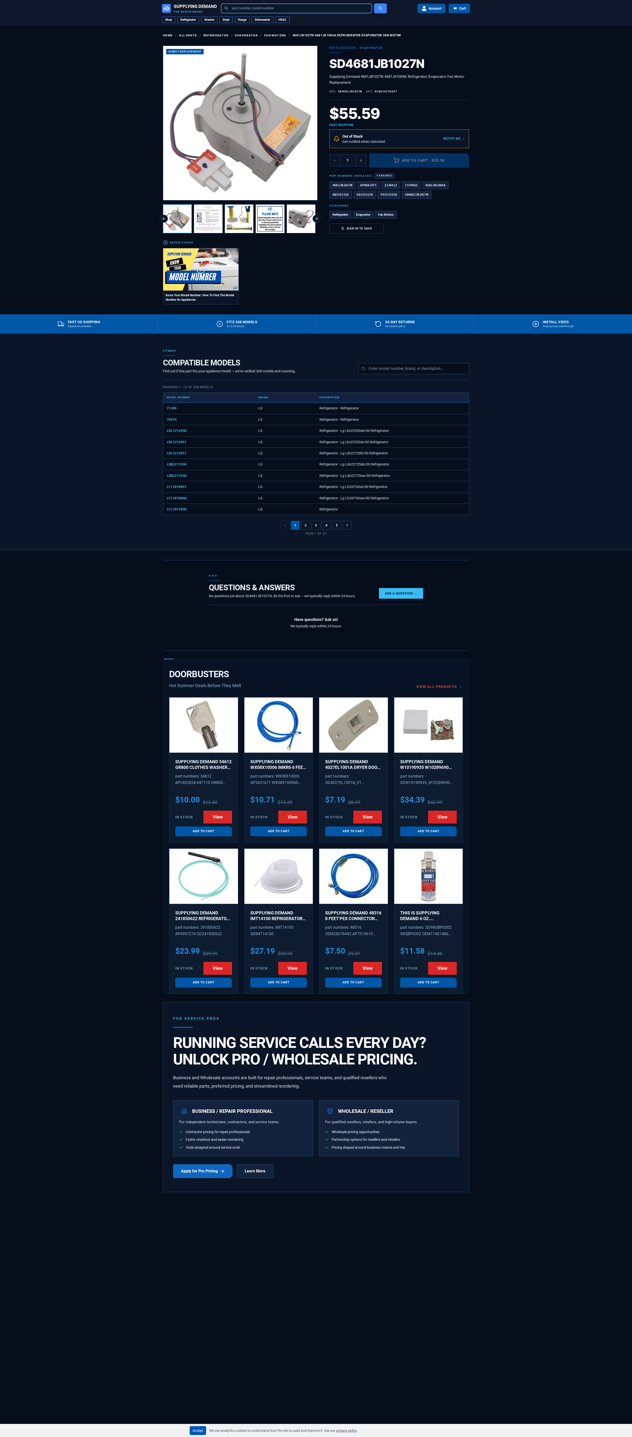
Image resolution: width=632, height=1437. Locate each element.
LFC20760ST (176, 487)
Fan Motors (275, 35)
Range (242, 19)
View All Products (439, 687)
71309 (172, 408)
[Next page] (347, 525)
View (218, 817)
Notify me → (454, 138)
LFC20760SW (176, 498)
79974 (172, 420)
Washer (209, 19)
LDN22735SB (176, 464)
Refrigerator (188, 19)
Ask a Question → (401, 593)
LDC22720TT (176, 453)
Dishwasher (262, 19)
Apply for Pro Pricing (199, 1171)
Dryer (226, 19)
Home (168, 35)
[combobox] (296, 8)
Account (435, 8)
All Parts (188, 35)
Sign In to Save (359, 228)
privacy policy (346, 1431)
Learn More (255, 1171)
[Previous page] (284, 525)
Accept (198, 1431)
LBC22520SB (176, 431)
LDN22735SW (176, 476)
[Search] (380, 8)
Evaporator (246, 35)
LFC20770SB (176, 509)
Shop (168, 19)
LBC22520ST (176, 442)
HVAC (282, 19)
